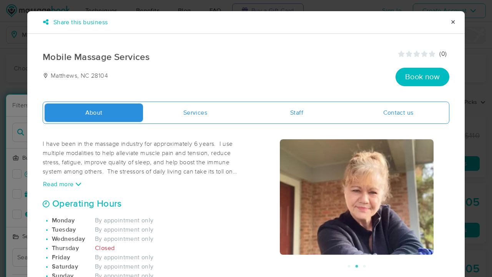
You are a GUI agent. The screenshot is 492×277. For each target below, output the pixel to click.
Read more (59, 184)
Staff (296, 113)
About (94, 113)
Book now (422, 77)
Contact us (398, 113)
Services (195, 113)
